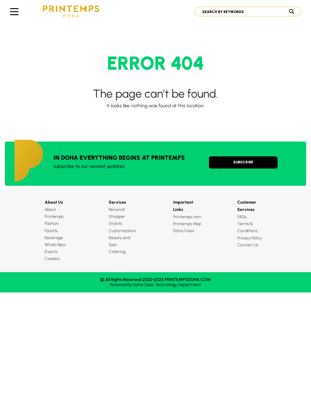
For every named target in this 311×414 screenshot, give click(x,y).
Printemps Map (187, 223)
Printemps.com (187, 216)
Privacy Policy (249, 238)
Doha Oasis (183, 230)
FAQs (242, 216)
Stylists (115, 223)
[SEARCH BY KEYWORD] (245, 11)
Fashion (52, 223)
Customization (122, 230)
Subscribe (243, 162)
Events (51, 251)
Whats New (55, 244)
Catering (117, 251)
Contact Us (247, 245)
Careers (52, 258)
